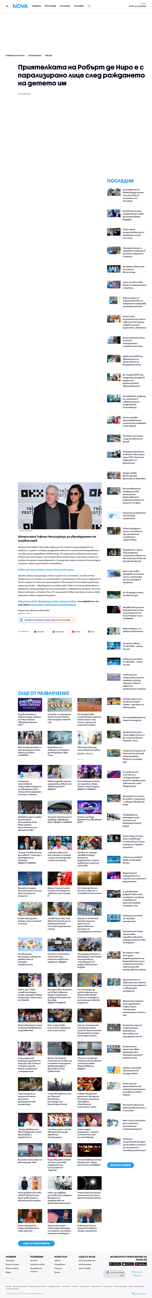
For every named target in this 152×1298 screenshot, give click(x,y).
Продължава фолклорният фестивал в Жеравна (134, 476)
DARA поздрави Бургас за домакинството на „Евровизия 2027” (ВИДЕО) (59, 785)
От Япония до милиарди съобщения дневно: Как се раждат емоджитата (29, 959)
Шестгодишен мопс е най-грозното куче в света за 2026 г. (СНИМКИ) (29, 751)
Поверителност (96, 1286)
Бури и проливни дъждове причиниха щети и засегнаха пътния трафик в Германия (133, 576)
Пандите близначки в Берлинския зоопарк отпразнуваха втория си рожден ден (134, 756)
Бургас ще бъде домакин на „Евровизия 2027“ (89, 819)
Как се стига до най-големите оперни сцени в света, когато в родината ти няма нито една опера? (89, 1030)
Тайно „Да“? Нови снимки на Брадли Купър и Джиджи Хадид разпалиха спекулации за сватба (30, 994)
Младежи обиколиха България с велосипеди (133, 269)
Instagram (45, 601)
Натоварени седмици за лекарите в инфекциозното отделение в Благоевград (134, 401)
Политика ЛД (107, 1286)
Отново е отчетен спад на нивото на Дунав (133, 439)
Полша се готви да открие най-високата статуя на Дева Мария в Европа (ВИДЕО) (89, 1063)
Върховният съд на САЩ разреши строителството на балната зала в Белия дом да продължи (134, 555)
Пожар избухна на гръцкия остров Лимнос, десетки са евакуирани (133, 703)
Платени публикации (12, 1288)
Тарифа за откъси (54, 1286)
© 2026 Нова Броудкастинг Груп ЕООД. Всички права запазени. (25, 1293)
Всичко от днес (12, 1264)
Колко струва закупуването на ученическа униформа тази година (134, 421)
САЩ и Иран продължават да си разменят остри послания (133, 233)
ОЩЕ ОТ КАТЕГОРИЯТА (36, 1243)
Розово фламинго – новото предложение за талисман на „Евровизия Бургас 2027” (29, 719)
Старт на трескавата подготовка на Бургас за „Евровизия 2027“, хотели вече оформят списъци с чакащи (30, 787)
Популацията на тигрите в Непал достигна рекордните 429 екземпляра (27, 1098)
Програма (50, 6)
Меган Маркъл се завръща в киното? (133, 630)
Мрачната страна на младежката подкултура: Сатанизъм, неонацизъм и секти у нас (134, 1008)
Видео (8, 1272)
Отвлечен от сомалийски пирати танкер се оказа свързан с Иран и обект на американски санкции (134, 682)
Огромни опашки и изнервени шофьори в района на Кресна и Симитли (134, 252)
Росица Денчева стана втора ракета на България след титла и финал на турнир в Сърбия (89, 719)
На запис (65, 6)
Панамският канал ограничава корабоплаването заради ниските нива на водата (134, 937)
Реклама (8, 1286)
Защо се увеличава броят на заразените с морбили (134, 285)
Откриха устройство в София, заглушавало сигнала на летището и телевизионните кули (134, 1144)
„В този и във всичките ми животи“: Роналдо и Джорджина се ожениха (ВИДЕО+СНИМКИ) (30, 857)
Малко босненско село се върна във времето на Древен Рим (30, 1027)
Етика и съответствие (136, 1286)
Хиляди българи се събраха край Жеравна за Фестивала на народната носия (132, 1030)
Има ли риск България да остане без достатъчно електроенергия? (134, 1124)
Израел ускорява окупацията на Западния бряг (132, 1071)
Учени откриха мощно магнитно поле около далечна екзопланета (89, 1195)
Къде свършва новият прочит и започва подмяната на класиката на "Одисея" (59, 1165)
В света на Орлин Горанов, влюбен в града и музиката (87, 1228)
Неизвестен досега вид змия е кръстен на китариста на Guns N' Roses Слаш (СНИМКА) (133, 613)
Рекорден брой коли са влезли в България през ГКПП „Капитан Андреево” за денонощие (134, 457)
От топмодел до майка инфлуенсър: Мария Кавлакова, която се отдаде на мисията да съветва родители (88, 996)
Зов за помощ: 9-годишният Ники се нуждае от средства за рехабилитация (134, 302)
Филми (57, 1272)
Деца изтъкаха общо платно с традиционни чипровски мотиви (134, 342)
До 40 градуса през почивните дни (133, 593)
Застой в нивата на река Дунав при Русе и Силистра (134, 1108)
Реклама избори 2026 (19, 1286)
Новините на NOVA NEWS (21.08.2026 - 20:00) (132, 860)
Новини (36, 6)
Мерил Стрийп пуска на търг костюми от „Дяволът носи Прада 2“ (59, 892)
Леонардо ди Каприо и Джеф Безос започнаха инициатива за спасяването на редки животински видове (89, 960)
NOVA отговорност (87, 1260)
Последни (10, 1260)
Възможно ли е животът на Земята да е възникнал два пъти (58, 751)
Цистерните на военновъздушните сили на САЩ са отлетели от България (133, 195)
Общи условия (84, 1286)
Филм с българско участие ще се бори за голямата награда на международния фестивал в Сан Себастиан (60, 1064)
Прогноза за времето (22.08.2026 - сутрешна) (134, 516)
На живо (79, 6)
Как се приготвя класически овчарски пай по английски (59, 1027)
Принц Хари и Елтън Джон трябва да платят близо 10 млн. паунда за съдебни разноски (134, 841)
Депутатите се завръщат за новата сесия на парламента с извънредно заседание (134, 985)
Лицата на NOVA (37, 1264)
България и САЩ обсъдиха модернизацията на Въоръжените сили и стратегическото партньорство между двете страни (134, 961)
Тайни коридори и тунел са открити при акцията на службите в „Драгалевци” (133, 534)
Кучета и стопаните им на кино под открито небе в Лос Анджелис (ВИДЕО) (59, 958)
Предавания (59, 1264)
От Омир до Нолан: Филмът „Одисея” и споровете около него (89, 890)
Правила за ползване (120, 1286)
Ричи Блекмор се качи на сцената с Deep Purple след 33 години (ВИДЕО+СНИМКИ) (88, 785)
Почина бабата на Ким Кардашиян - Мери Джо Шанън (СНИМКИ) (89, 1162)
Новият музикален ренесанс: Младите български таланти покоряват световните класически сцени (88, 1100)
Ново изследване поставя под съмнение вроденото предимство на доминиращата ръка (60, 1197)
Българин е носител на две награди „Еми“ (30, 1161)
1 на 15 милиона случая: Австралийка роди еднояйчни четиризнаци (59, 1133)
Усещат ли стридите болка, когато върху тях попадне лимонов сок (59, 718)
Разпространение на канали (37, 1286)
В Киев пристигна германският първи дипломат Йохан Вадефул (133, 215)
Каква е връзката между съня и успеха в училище (29, 921)
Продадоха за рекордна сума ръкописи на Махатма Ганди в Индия (132, 820)
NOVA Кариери (85, 1264)
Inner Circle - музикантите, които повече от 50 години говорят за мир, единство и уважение (134, 322)
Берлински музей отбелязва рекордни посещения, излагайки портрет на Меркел (59, 1229)
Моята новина (12, 1268)
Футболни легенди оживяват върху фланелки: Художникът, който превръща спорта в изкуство (88, 859)
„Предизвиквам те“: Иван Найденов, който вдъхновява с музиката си (30, 1133)
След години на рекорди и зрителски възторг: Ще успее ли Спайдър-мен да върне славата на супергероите (29, 1064)
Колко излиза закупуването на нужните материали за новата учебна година (134, 1089)
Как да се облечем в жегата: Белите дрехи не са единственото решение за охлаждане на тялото (89, 924)
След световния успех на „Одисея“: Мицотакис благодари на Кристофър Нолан (59, 1098)
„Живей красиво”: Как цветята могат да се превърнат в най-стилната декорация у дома (59, 923)
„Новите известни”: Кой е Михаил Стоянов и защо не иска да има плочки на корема (59, 856)
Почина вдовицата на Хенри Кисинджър (134, 718)
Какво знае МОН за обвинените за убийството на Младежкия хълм (133, 360)
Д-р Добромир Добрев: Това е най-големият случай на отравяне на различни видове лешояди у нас (133, 898)
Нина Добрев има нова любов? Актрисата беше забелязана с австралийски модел (29, 1196)
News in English (85, 1268)
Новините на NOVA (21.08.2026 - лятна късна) (133, 662)
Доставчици (66, 1286)
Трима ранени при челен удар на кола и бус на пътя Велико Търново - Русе (134, 736)
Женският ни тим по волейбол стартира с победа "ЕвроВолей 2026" (134, 800)
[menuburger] (7, 6)
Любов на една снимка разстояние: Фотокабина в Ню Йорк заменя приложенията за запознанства (30, 823)
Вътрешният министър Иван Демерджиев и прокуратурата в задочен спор (132, 1052)
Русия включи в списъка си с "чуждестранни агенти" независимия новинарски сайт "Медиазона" (134, 779)
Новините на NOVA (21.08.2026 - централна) (132, 918)
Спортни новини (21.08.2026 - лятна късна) (133, 646)
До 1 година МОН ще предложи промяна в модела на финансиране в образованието (134, 380)
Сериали (58, 1268)
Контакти (75, 1286)
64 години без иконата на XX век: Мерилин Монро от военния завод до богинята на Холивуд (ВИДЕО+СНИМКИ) (60, 996)
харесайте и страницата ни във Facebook (53, 604)
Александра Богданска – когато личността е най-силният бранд (88, 1133)
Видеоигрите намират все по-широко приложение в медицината (134, 877)
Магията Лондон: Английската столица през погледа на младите (30, 892)
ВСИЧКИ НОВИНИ (120, 1165)
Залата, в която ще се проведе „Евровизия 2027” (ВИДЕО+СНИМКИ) (60, 819)
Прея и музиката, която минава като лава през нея (28, 1228)
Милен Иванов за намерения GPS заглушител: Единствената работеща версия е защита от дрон (133, 495)
